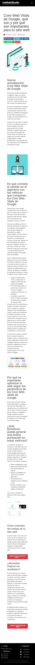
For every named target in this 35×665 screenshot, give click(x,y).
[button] (8, 38)
